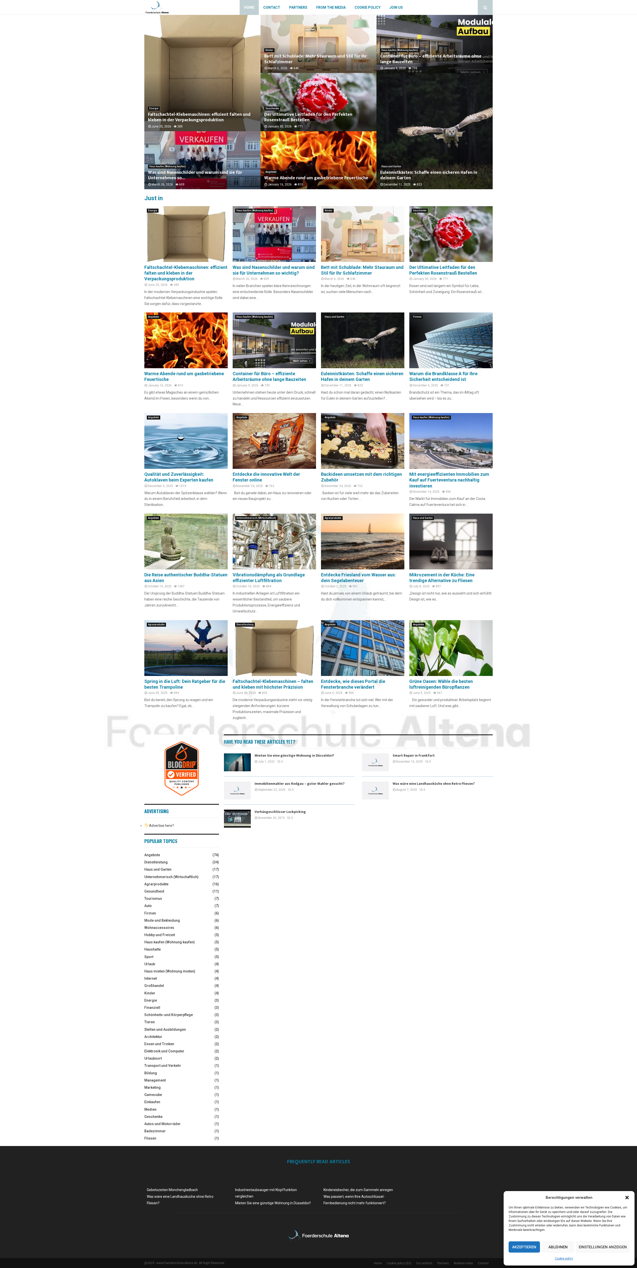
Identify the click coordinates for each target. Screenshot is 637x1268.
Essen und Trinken (159, 1044)
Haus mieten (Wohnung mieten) (169, 971)
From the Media (331, 7)
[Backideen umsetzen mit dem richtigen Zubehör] (362, 441)
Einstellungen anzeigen (603, 1247)
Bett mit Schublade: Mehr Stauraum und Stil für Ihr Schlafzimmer (315, 59)
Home (249, 7)
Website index (463, 1263)
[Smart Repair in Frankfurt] (375, 762)
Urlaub (149, 964)
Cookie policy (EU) (399, 1263)
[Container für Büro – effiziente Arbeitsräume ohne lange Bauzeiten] (274, 340)
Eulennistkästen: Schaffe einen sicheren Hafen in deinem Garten (428, 175)
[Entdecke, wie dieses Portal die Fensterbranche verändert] (362, 648)
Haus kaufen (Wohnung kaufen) (167, 166)
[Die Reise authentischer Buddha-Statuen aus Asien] (186, 541)
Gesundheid (154, 891)
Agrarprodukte (333, 518)
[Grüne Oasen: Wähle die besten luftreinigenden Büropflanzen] (451, 648)
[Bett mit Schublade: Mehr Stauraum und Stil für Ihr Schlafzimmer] (362, 234)
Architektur (153, 1037)
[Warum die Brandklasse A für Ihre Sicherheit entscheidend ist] (451, 340)
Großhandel (154, 986)
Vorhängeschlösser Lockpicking (280, 812)
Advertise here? (161, 826)
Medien (150, 1109)
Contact (271, 7)
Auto (148, 906)
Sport (148, 957)
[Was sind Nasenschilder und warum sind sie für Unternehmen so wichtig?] (274, 234)
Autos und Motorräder (162, 1124)
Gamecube (153, 1095)
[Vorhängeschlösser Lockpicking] (237, 819)
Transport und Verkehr (162, 1066)
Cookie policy (564, 1258)
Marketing (152, 1087)
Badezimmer (155, 1131)
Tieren (149, 1022)
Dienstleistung (245, 624)
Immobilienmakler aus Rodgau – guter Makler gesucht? (300, 783)
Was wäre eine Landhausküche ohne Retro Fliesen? (434, 783)
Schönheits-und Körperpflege (168, 1015)
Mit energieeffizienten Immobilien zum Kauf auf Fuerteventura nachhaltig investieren (449, 480)
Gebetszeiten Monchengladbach (172, 1190)
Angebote (270, 172)
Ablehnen (558, 1247)
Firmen (417, 316)
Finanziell (152, 1008)
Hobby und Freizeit (159, 935)
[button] (627, 1197)
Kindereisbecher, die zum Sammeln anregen (358, 1190)
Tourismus (153, 899)
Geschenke (272, 108)
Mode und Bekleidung (162, 920)
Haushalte (152, 949)
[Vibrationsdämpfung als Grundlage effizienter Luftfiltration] (274, 541)
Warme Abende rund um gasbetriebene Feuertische (316, 178)
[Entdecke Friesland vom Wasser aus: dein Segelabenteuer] (362, 541)
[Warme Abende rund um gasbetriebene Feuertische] (186, 340)
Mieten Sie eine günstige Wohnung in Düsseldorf (294, 755)
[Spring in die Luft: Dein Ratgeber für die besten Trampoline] (186, 648)
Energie (154, 108)
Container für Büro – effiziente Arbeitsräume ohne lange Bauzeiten (430, 59)
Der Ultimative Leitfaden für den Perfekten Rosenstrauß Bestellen (308, 117)
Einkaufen (152, 1102)
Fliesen (150, 1138)
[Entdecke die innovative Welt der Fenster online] (274, 441)
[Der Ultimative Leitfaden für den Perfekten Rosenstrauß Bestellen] (451, 234)
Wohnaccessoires (159, 928)
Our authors (424, 1263)
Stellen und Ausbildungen (165, 1029)
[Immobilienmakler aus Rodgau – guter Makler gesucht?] (237, 790)
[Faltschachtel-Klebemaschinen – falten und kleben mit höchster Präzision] (274, 648)
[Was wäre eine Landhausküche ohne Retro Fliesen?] (375, 790)
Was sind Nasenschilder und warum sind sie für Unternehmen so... (195, 175)
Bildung (150, 1073)
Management (155, 1080)
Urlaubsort (153, 1058)
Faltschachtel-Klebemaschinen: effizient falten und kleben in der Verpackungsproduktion (199, 117)
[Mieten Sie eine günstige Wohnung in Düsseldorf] (237, 762)
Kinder (269, 50)
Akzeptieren (524, 1247)
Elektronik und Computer (164, 1051)
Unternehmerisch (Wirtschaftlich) (256, 518)
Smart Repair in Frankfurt (414, 755)
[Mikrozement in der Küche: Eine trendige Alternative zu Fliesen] (451, 541)
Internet (150, 978)
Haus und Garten (391, 166)
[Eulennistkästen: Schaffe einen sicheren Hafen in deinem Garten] (362, 340)
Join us (396, 7)
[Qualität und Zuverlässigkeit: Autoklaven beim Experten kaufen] (186, 441)
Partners (298, 7)
